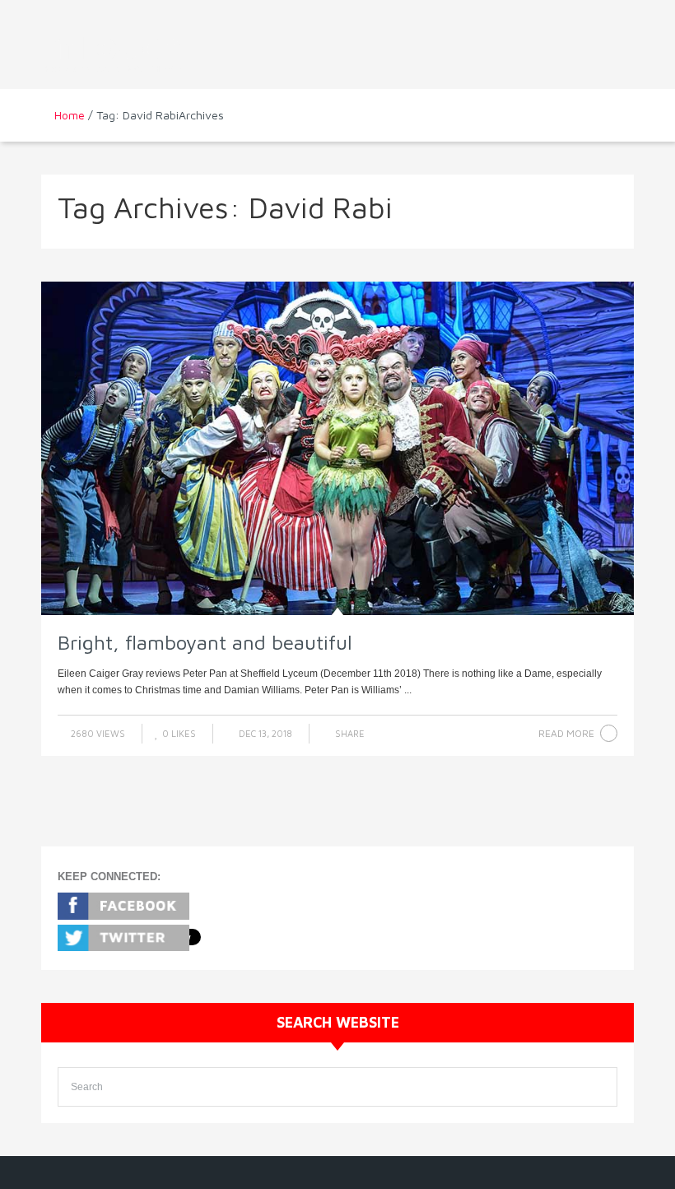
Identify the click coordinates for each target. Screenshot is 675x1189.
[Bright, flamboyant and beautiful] (337, 449)
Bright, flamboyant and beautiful (205, 642)
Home (69, 115)
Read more (566, 733)
